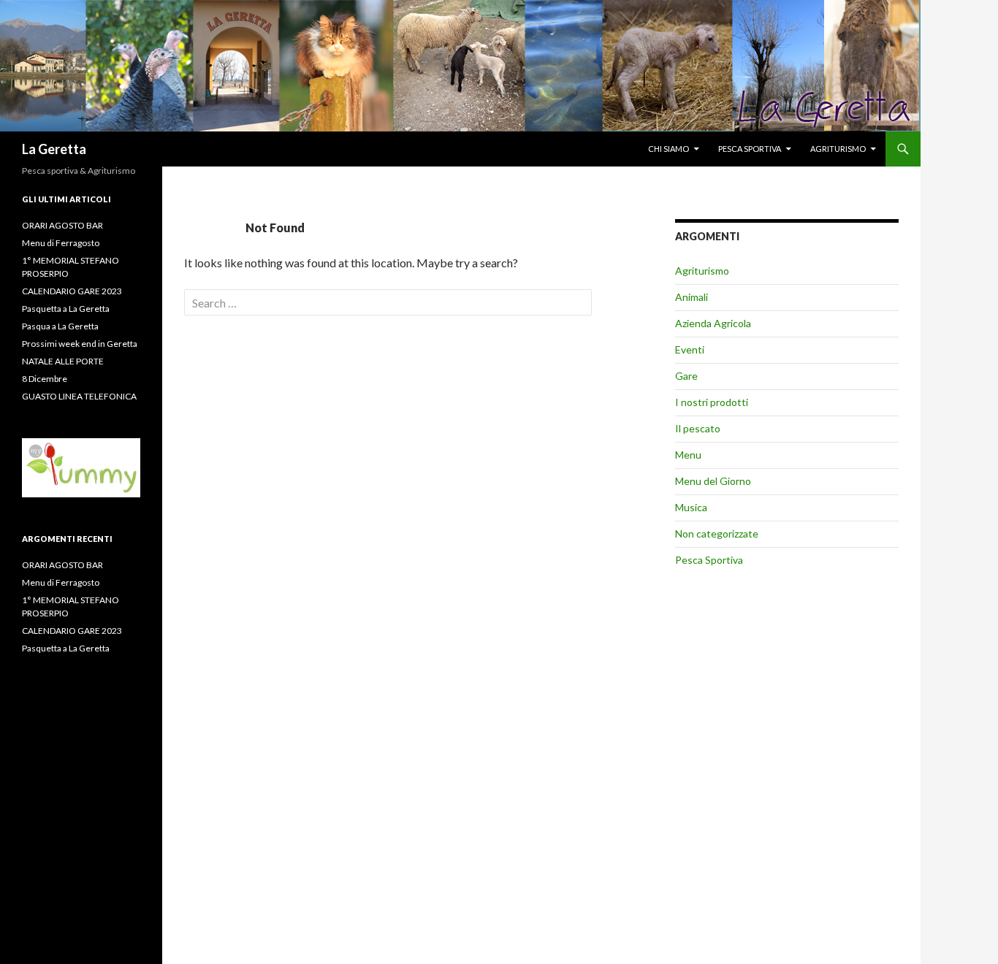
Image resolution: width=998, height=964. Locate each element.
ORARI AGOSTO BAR (62, 225)
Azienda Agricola (713, 323)
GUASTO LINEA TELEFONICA (79, 396)
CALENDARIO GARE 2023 (72, 291)
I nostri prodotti (711, 402)
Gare (686, 376)
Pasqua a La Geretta (60, 326)
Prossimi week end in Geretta (79, 343)
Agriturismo (838, 148)
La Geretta (54, 149)
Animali (691, 297)
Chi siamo (668, 148)
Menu (688, 454)
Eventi (689, 349)
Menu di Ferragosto (60, 242)
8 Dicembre (44, 378)
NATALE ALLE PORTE (63, 361)
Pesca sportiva (749, 148)
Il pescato (697, 428)
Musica (691, 507)
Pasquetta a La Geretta (66, 308)
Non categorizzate (716, 533)
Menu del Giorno (713, 481)
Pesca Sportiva (709, 560)
